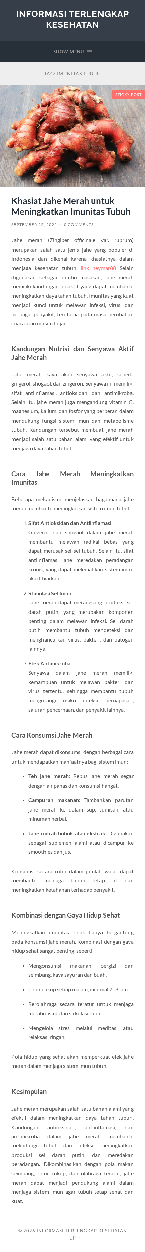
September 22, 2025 (34, 224)
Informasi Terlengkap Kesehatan (72, 19)
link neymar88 (98, 268)
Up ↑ (75, 1238)
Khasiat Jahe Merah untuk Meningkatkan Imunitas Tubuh (71, 206)
